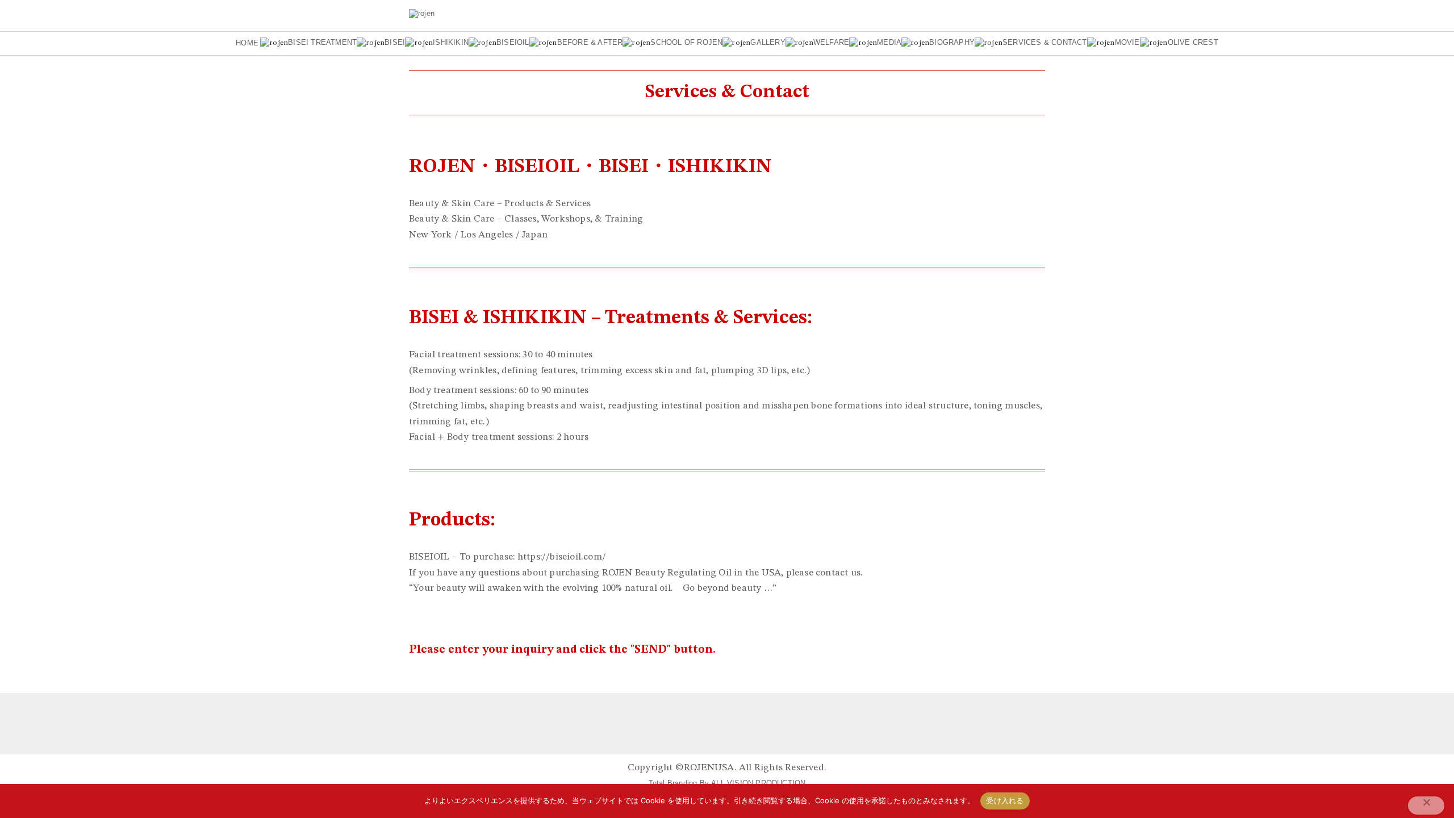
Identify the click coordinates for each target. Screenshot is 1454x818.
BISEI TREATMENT (322, 43)
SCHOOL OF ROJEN (686, 43)
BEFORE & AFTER (590, 43)
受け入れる (1004, 800)
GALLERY (767, 43)
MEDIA (889, 43)
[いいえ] (1426, 805)
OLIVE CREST (1193, 43)
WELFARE (831, 43)
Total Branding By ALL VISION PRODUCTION (727, 783)
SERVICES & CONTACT (1044, 43)
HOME (247, 43)
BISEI (395, 43)
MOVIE (1127, 43)
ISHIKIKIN (451, 43)
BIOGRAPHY (952, 43)
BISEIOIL (512, 43)
